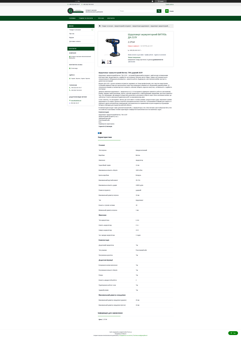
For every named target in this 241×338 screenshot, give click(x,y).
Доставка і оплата (74, 41)
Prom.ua (129, 332)
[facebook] (99, 133)
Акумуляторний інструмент (122, 26)
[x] (100, 133)
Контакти (110, 18)
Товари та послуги (86, 18)
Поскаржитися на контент (125, 335)
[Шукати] (159, 11)
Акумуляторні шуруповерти (140, 26)
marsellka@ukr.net (76, 100)
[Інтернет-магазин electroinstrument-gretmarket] (75, 13)
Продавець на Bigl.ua (120, 333)
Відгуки (71, 37)
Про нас (101, 18)
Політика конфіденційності (140, 335)
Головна (72, 18)
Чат (234, 333)
